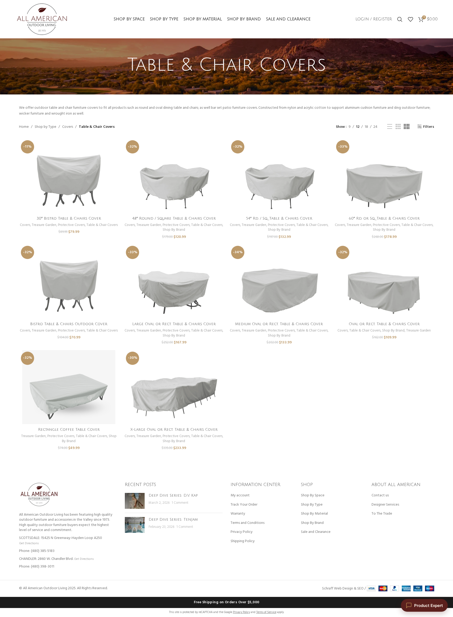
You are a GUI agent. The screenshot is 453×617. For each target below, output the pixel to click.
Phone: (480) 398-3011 (36, 567)
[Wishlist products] (410, 19)
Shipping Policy (243, 541)
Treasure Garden (44, 225)
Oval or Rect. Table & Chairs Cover (384, 324)
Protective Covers (71, 225)
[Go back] (120, 65)
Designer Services (385, 504)
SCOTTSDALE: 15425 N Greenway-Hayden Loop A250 (60, 538)
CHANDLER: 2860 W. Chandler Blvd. (46, 559)
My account (240, 495)
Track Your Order (244, 504)
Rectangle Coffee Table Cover (69, 430)
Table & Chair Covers (102, 225)
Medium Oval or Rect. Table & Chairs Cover (279, 324)
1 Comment (180, 503)
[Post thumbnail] (135, 501)
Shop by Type (45, 127)
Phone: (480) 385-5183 (36, 551)
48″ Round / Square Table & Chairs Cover (174, 218)
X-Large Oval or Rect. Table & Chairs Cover (174, 430)
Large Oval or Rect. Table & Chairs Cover (174, 324)
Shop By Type (312, 504)
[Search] (400, 19)
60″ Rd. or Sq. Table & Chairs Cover (384, 218)
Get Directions (29, 543)
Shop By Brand (174, 230)
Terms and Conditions (247, 523)
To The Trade (382, 513)
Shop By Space (312, 495)
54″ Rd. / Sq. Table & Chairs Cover (279, 218)
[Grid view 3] (398, 126)
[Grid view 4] (406, 126)
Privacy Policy (242, 532)
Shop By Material (314, 513)
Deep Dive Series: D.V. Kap (173, 495)
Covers (67, 127)
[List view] (389, 126)
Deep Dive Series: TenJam (173, 519)
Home (24, 127)
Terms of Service (266, 612)
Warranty (238, 513)
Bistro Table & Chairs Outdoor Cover (68, 324)
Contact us (380, 495)
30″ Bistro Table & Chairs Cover (68, 218)
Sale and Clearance (316, 532)
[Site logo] (41, 19)
